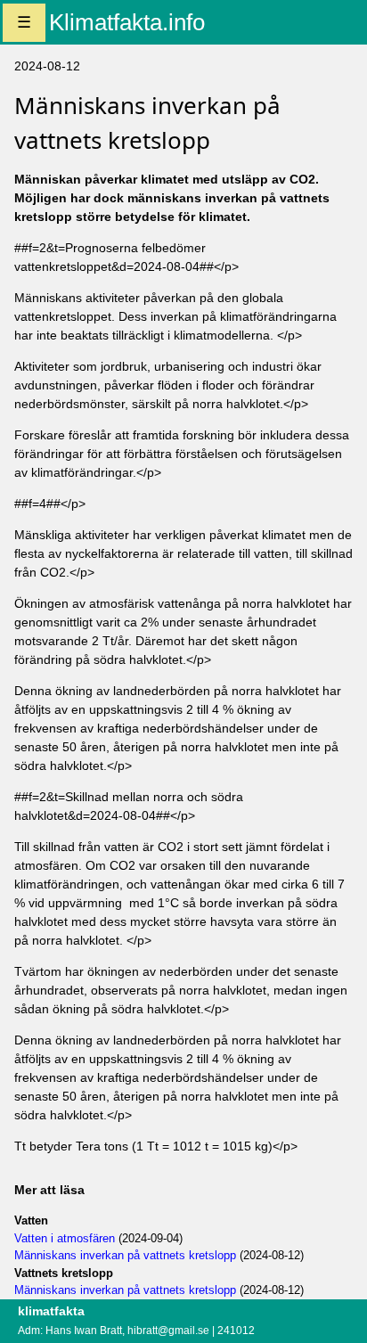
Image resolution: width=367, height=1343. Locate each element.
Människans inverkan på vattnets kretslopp (125, 1255)
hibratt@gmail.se (168, 1330)
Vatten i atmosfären (64, 1238)
